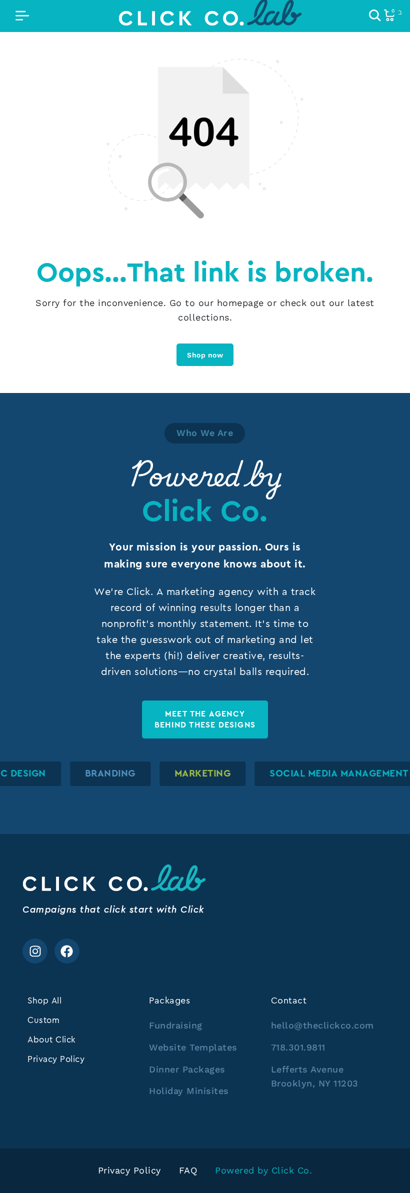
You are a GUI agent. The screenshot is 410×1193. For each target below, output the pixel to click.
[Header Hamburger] (22, 16)
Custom (44, 1020)
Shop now (205, 355)
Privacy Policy (56, 1059)
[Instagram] (35, 951)
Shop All (45, 1001)
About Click (52, 1039)
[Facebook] (67, 951)
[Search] (375, 16)
